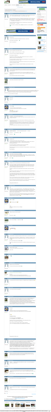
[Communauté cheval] (11, 1)
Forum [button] (17, 4)
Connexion (39, 18)
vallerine (6, 234)
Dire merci (6, 84)
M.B (5, 104)
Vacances (24, 4)
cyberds (6, 254)
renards (6, 78)
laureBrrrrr (6, 368)
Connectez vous (22, 398)
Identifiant (38, 11)
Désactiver (42, 30)
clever (6, 137)
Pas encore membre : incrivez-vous (41, 20)
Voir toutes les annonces (40, 51)
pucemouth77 (7, 210)
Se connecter (13, 4)
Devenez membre (17, 398)
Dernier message (39, 31)
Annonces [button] (9, 4)
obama (6, 13)
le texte (39, 24)
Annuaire (21, 4)
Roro (6, 48)
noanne (6, 296)
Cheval (6, 4)
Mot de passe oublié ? (40, 19)
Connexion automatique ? (41, 16)
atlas (6, 67)
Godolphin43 (7, 87)
